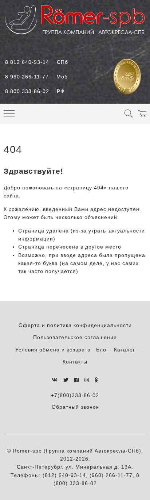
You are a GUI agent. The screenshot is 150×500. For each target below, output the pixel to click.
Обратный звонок (75, 407)
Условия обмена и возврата (53, 350)
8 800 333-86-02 (35, 91)
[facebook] (76, 380)
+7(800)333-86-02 (75, 395)
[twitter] (66, 380)
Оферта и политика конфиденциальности (75, 325)
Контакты (75, 362)
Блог (102, 350)
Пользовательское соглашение (75, 337)
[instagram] (86, 380)
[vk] (55, 380)
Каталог (124, 350)
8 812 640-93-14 (36, 62)
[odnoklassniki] (96, 380)
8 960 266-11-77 (36, 77)
